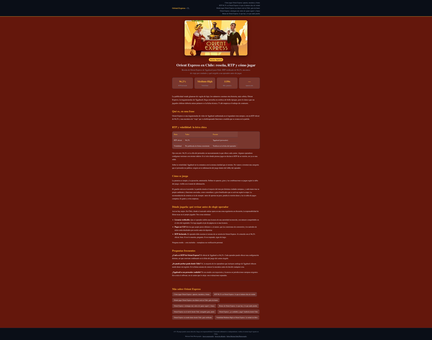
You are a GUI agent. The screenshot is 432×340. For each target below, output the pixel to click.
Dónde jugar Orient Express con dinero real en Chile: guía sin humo (238, 8)
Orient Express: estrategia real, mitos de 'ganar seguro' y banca (240, 11)
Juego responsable (208, 336)
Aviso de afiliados (220, 336)
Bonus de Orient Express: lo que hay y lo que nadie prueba (241, 13)
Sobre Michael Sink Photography (237, 336)
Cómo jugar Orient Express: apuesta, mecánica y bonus (242, 3)
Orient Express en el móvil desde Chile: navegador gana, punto (194, 312)
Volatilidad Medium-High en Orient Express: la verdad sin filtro (237, 317)
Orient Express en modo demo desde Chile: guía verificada (193, 317)
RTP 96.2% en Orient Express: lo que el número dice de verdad (239, 5)
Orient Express (180, 8)
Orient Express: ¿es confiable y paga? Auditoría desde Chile (238, 312)
